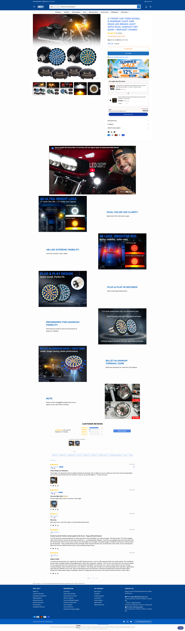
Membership (98, 602)
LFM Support (114, 12)
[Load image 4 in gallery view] (80, 88)
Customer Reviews (38, 593)
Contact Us (67, 591)
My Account (149, 1)
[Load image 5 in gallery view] (94, 88)
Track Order (97, 598)
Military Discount (99, 604)
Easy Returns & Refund (39, 596)
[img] (54, 464)
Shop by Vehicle (93, 12)
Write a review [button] (122, 431)
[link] (112, 88)
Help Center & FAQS (69, 593)
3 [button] (92, 578)
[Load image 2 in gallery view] (53, 88)
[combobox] (100, 7)
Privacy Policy (37, 604)
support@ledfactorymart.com (139, 596)
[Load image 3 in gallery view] (66, 88)
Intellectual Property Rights (72, 609)
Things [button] (130, 455)
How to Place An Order (70, 596)
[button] (34, 7)
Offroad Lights (76, 12)
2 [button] (90, 578)
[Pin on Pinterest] (114, 132)
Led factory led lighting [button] (115, 455)
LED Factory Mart (138, 607)
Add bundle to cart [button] (128, 114)
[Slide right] (97, 78)
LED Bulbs (66, 12)
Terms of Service (68, 607)
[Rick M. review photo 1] (53, 504)
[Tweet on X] (111, 132)
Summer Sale (104, 12)
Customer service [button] (103, 455)
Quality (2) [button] (93, 455)
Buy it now (128, 53)
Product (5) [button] (62, 455)
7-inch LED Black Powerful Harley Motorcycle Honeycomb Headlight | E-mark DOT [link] (132, 97)
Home (34, 583)
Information (124, 12)
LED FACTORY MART (40, 621)
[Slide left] (94, 78)
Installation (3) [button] (71, 455)
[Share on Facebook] (109, 132)
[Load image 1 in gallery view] (39, 88)
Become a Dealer (68, 598)
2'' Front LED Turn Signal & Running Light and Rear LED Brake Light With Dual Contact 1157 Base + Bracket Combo (62, 583)
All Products (38, 583)
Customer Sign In (99, 596)
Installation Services (39, 607)
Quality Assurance (38, 602)
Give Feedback (68, 604)
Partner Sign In (98, 600)
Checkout (97, 593)
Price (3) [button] (79, 455)
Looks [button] (125, 455)
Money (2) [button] (86, 455)
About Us (35, 591)
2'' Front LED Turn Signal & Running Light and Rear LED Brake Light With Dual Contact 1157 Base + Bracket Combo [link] (131, 86)
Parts (84, 12)
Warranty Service (38, 600)
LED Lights (58, 12)
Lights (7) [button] (55, 455)
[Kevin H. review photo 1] (53, 480)
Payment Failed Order (70, 602)
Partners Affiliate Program (71, 600)
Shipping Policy (37, 598)
